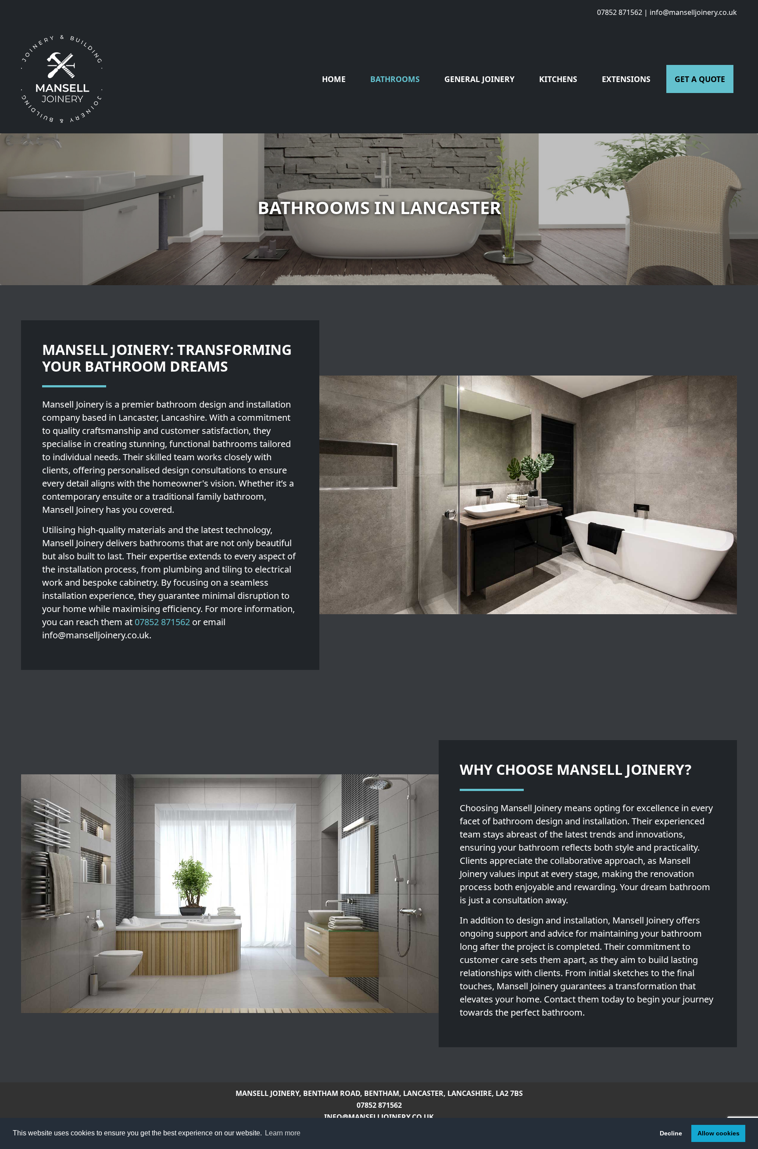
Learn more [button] (282, 1133)
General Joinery (479, 79)
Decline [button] (671, 1133)
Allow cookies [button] (718, 1133)
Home (334, 79)
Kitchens (558, 79)
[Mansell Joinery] (61, 79)
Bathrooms (395, 79)
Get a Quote (700, 79)
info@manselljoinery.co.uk (693, 12)
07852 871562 (619, 12)
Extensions (626, 79)
